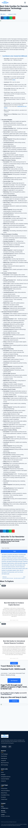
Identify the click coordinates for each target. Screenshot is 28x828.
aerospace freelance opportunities (10, 556)
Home (2, 772)
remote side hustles (6, 568)
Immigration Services (5, 776)
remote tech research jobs (18, 568)
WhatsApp (4, 746)
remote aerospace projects (8, 566)
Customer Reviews (5, 778)
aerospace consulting (7, 554)
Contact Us (3, 781)
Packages (3, 774)
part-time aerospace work (19, 565)
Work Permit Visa (5, 762)
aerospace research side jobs (19, 558)
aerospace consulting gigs (19, 554)
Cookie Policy (4, 799)
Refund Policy (4, 792)
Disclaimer (3, 797)
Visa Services (4, 756)
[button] (2, 17)
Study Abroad (4, 758)
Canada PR (3, 760)
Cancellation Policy (5, 795)
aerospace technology (7, 559)
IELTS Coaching (4, 764)
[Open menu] (25, 2)
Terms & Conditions (5, 790)
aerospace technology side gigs (14, 561)
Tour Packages (4, 754)
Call (10, 746)
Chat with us (3, 812)
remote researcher (20, 566)
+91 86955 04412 (4, 808)
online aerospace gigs (19, 563)
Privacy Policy (4, 788)
